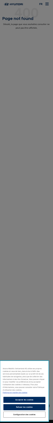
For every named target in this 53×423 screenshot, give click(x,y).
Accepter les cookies (24, 400)
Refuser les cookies (24, 407)
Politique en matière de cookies (15, 393)
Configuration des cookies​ (24, 415)
